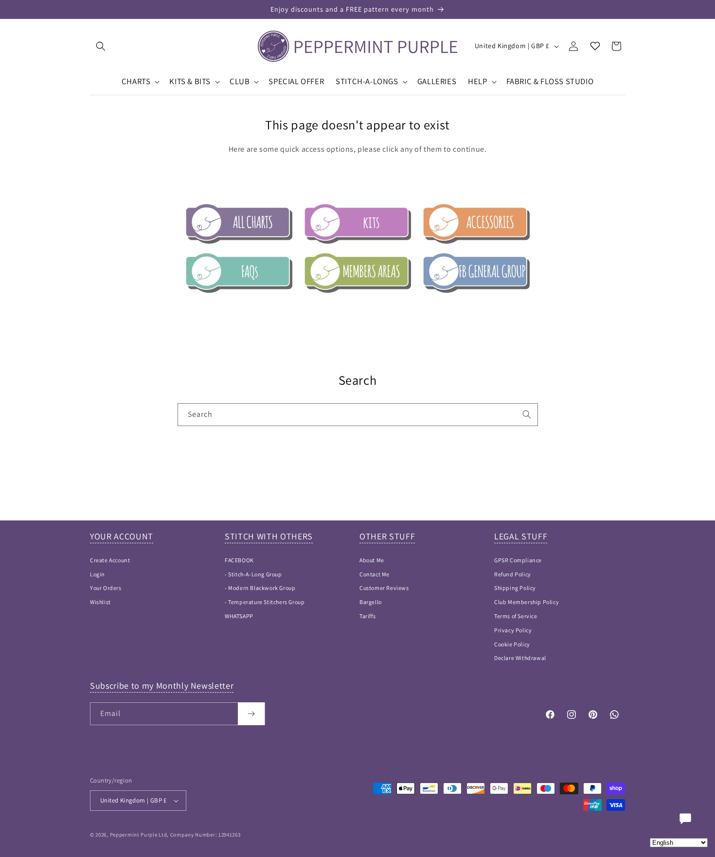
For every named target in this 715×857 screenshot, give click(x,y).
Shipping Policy (515, 587)
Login (97, 574)
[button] (100, 46)
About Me (371, 560)
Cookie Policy (512, 644)
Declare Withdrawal (520, 657)
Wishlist (100, 602)
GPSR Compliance (518, 560)
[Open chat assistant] (685, 818)
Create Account (110, 560)
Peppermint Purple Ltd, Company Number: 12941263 (175, 834)
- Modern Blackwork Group (260, 587)
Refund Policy (512, 574)
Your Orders (106, 587)
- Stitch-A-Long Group (253, 574)
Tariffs (367, 616)
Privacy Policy (513, 630)
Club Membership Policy (526, 602)
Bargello (370, 602)
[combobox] (357, 415)
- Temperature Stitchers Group (264, 602)
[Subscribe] (251, 713)
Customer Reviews (384, 587)
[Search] (526, 414)
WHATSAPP (239, 616)
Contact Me (374, 574)
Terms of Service (515, 616)
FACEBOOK (239, 560)
